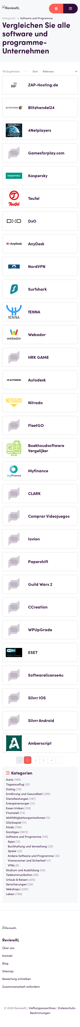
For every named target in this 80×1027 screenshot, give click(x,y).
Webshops (17, 889)
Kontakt (7, 955)
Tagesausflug (18, 784)
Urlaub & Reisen (20, 879)
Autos (13, 779)
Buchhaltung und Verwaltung (30, 846)
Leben (14, 894)
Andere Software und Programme (34, 856)
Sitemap (8, 971)
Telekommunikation (22, 875)
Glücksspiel (16, 822)
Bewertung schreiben (16, 979)
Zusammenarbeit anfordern (21, 986)
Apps (14, 841)
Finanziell (15, 813)
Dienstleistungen (21, 798)
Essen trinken (18, 808)
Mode (14, 827)
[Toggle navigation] (70, 8)
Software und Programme (27, 836)
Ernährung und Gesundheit (28, 794)
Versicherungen (19, 884)
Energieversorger (20, 803)
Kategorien (9, 18)
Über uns (8, 948)
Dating (13, 789)
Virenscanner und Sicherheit (29, 860)
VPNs (13, 865)
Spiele (15, 851)
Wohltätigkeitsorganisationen (28, 817)
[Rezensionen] (11, 8)
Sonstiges (17, 832)
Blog (5, 963)
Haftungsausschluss (42, 1008)
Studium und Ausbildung (25, 870)
